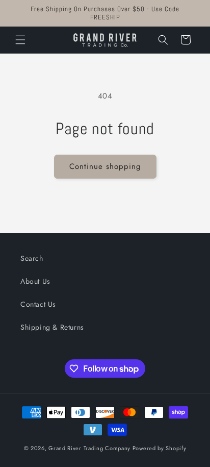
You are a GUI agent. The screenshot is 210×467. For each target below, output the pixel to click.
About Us (35, 281)
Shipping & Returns (52, 327)
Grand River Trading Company (89, 448)
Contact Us (38, 304)
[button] (20, 40)
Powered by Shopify (160, 448)
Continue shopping (105, 166)
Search (31, 258)
